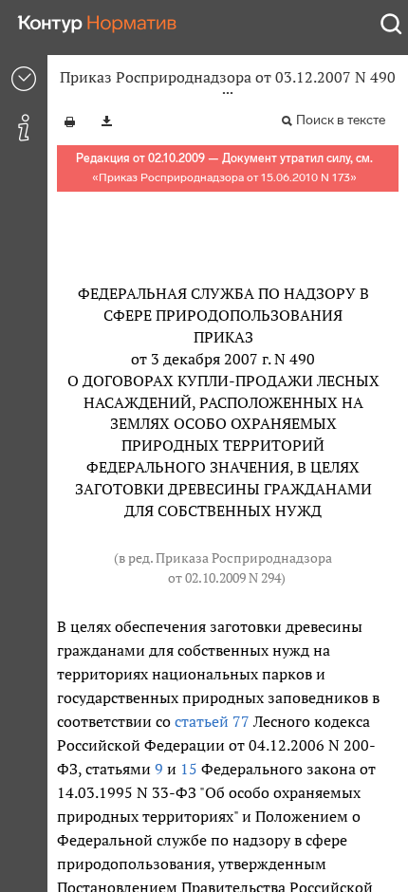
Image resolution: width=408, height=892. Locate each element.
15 (188, 768)
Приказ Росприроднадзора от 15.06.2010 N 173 (224, 177)
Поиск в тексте (340, 120)
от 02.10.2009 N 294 (224, 577)
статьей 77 (212, 721)
